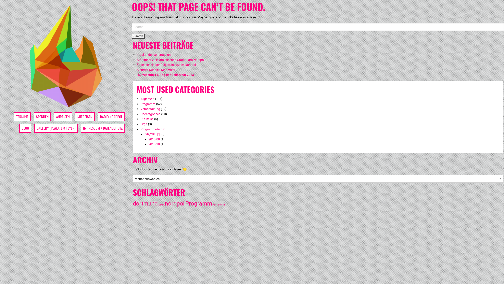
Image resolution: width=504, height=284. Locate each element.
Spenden (42, 117)
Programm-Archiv (153, 129)
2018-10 (154, 144)
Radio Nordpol (111, 117)
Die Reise (147, 119)
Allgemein (147, 99)
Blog (25, 128)
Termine (22, 117)
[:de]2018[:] (152, 134)
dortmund (145, 203)
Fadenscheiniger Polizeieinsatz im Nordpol (166, 65)
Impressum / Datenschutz (103, 128)
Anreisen (63, 117)
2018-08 (154, 139)
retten (216, 205)
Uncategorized (150, 114)
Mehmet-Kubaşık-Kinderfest (156, 70)
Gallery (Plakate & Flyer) (56, 128)
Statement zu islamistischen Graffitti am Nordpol (171, 60)
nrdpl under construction (154, 55)
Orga (144, 124)
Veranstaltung (150, 109)
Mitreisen (84, 117)
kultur (161, 205)
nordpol (174, 203)
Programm (148, 104)
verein (222, 205)
